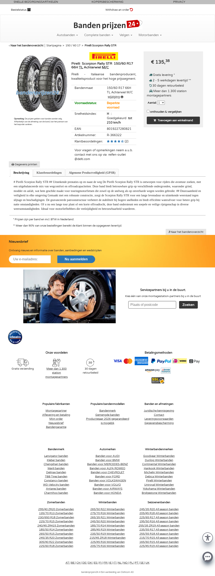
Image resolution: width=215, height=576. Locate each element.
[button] (207, 537)
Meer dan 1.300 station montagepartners (56, 373)
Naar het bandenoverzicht (26, 45)
